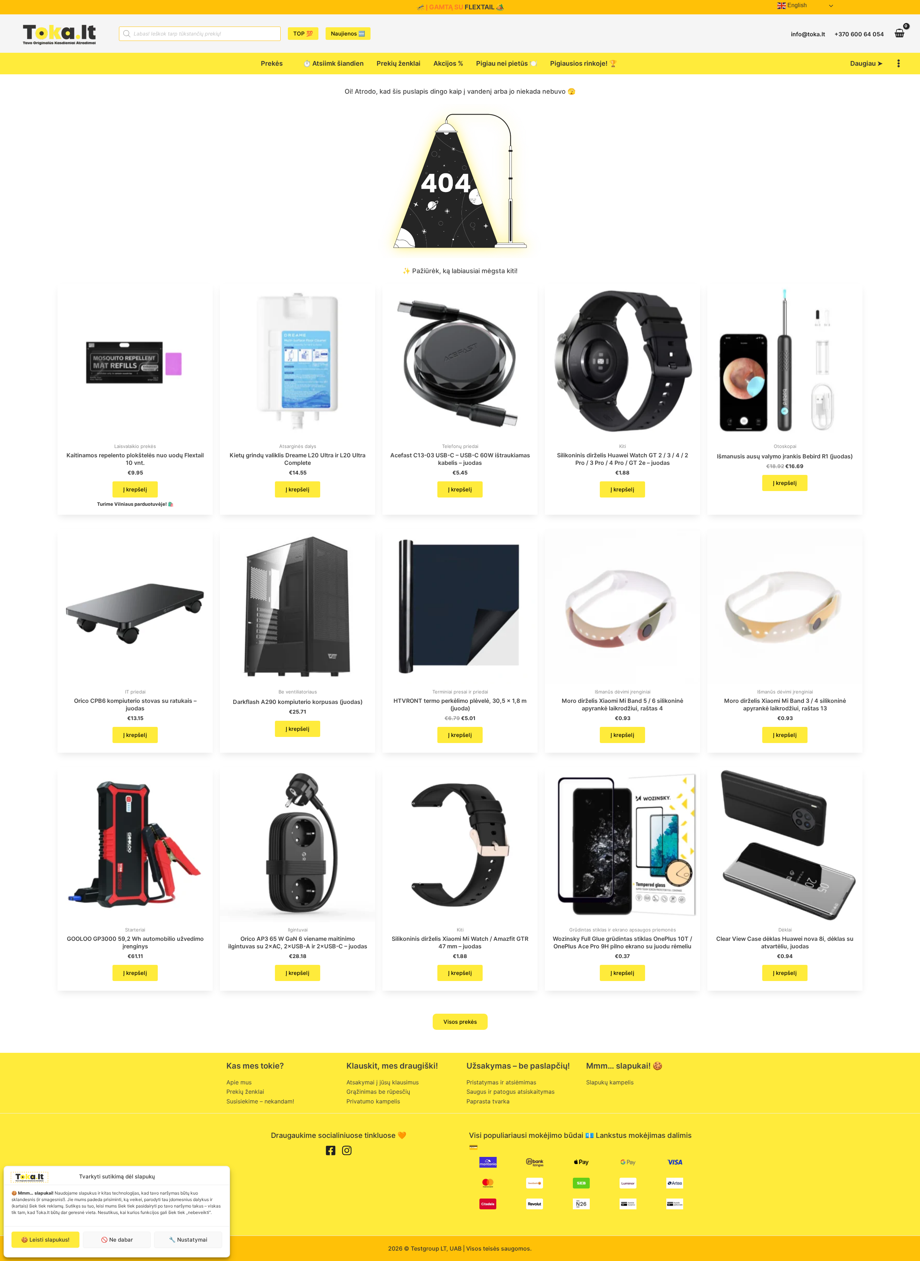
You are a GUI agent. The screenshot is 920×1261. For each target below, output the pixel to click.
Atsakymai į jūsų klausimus (382, 1082)
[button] (303, 33)
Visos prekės (460, 1021)
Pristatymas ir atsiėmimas (501, 1082)
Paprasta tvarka (488, 1101)
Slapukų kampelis (610, 1082)
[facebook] (330, 1150)
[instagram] (346, 1150)
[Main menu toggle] (898, 64)
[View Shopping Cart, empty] (899, 33)
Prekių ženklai (245, 1091)
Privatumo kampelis (373, 1101)
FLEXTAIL (479, 7)
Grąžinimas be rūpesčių (378, 1091)
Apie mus (239, 1082)
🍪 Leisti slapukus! (45, 1239)
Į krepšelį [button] (135, 489)
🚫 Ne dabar (117, 1239)
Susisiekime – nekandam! (260, 1101)
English (796, 5)
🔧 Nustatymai (188, 1239)
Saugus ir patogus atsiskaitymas (510, 1091)
